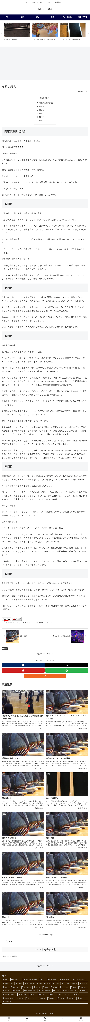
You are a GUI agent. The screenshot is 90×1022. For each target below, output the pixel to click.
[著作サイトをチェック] (23, 665)
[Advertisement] (45, 63)
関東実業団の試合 (46, 103)
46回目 (41, 117)
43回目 (41, 106)
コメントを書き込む (45, 949)
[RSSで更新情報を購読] (45, 676)
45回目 (41, 113)
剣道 (5, 648)
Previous (2, 34)
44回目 (41, 110)
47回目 (41, 121)
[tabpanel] (17, 33)
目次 (42, 98)
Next (88, 34)
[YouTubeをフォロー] (23, 670)
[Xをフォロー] (66, 665)
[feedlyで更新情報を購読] (66, 670)
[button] (83, 571)
